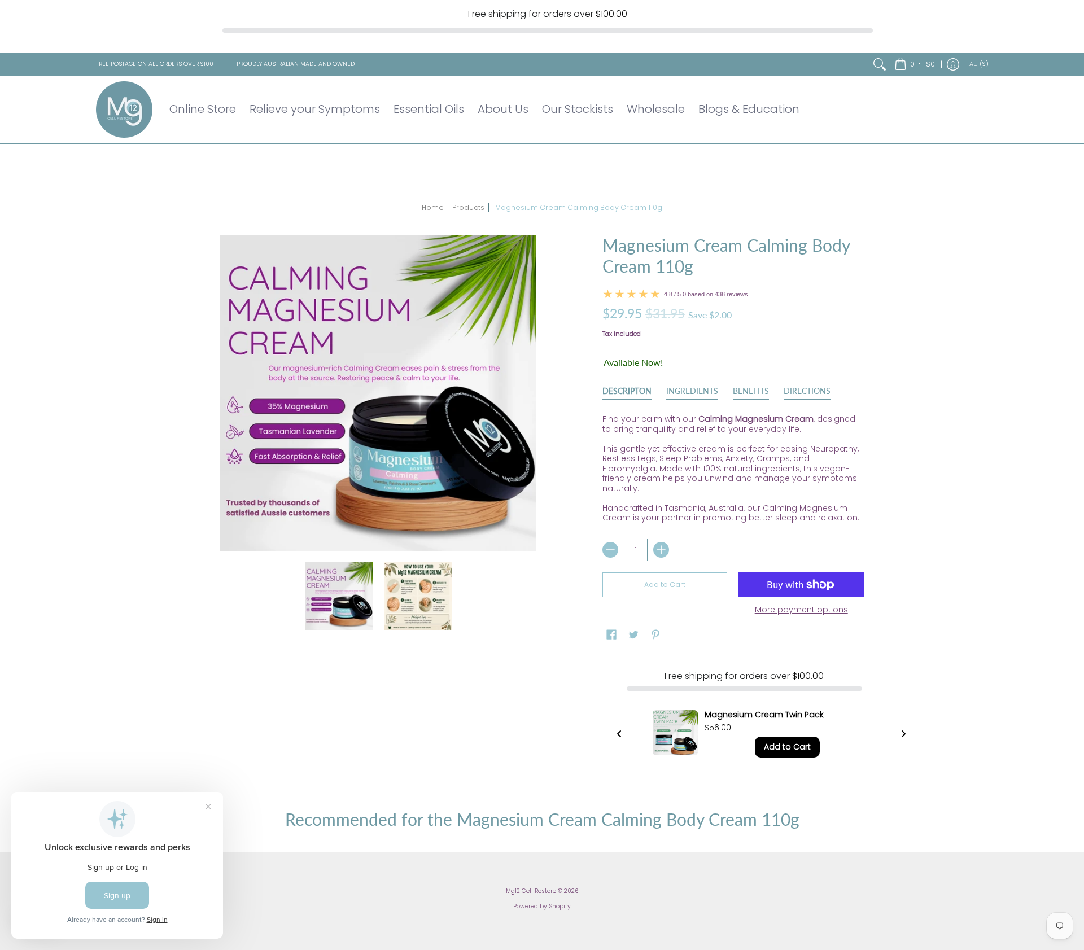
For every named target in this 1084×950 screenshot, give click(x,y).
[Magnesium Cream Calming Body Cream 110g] (339, 596)
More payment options (801, 610)
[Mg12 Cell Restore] (124, 109)
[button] (915, 64)
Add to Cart (664, 584)
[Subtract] (610, 550)
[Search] (879, 64)
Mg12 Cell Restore (531, 891)
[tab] (627, 393)
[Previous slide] (619, 735)
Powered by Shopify (542, 906)
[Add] (661, 550)
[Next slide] (903, 735)
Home (433, 207)
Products (468, 207)
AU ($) (979, 63)
